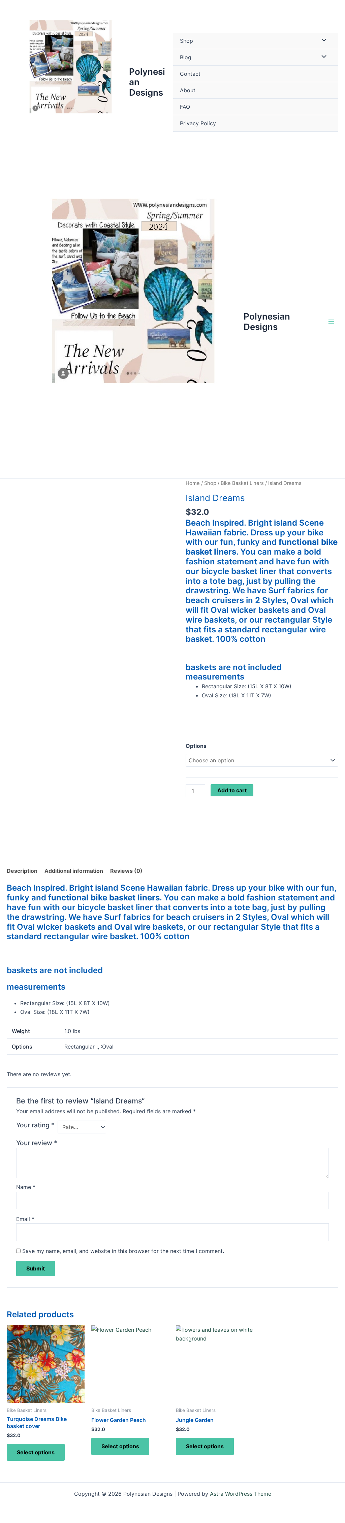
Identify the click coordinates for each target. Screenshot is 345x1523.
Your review (36, 1143)
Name (25, 1187)
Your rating (35, 1125)
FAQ (185, 106)
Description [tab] (22, 870)
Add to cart (232, 790)
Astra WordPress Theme (240, 1493)
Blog (185, 57)
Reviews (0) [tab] (126, 870)
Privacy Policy (198, 123)
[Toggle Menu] (322, 40)
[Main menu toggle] (331, 321)
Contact (190, 73)
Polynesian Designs (267, 321)
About (187, 90)
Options (196, 745)
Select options (36, 1452)
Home (193, 483)
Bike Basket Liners (242, 483)
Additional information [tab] (73, 870)
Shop (186, 40)
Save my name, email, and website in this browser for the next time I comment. (123, 1251)
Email (25, 1219)
